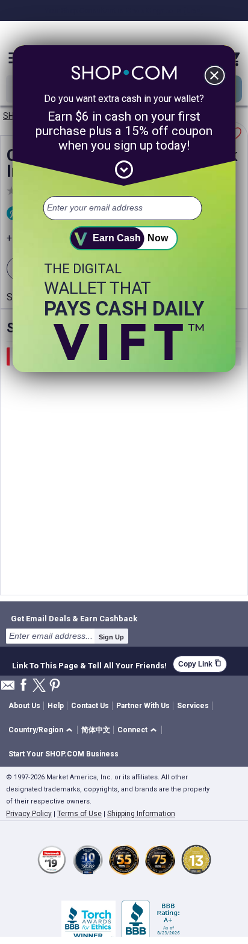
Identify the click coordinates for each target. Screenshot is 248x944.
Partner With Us (143, 706)
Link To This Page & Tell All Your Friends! (89, 664)
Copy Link (200, 663)
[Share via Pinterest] (54, 686)
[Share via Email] (7, 688)
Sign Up (111, 637)
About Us (24, 706)
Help (56, 706)
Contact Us (90, 706)
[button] (42, 730)
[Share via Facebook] (23, 685)
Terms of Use (79, 813)
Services (193, 706)
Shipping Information (141, 813)
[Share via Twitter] (39, 686)
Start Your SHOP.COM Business (63, 754)
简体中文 (95, 730)
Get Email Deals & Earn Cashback (74, 618)
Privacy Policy (29, 813)
